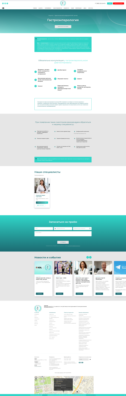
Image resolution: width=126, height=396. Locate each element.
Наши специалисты (57, 8)
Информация (79, 8)
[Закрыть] (124, 395)
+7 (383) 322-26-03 (100, 3)
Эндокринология (52, 321)
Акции (72, 8)
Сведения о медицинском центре (85, 316)
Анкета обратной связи (68, 314)
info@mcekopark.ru (37, 366)
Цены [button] (85, 8)
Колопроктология (52, 315)
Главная (35, 8)
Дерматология (51, 324)
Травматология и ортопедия (54, 330)
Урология (51, 326)
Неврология (51, 314)
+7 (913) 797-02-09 (37, 364)
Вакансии (36, 323)
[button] (118, 3)
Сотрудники (36, 314)
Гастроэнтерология (52, 327)
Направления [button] (48, 8)
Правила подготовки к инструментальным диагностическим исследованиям (70, 322)
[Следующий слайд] (90, 257)
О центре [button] (40, 8)
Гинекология (51, 338)
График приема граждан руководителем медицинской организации (84, 348)
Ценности (36, 317)
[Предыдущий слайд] (87, 257)
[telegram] (82, 362)
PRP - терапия (51, 337)
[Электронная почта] (79, 362)
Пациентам (66, 8)
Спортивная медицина (53, 335)
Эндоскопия (51, 332)
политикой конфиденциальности (73, 245)
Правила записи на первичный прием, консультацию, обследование (84, 324)
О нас (35, 315)
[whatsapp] (81, 362)
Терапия (50, 323)
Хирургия (51, 329)
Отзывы (35, 320)
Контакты (90, 8)
